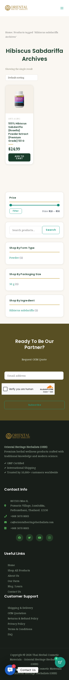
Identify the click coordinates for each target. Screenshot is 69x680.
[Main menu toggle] (61, 8)
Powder (14, 257)
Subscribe (34, 404)
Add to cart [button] (19, 157)
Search (51, 230)
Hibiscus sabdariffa (21, 310)
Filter (16, 211)
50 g (12, 284)
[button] (10, 670)
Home (8, 32)
